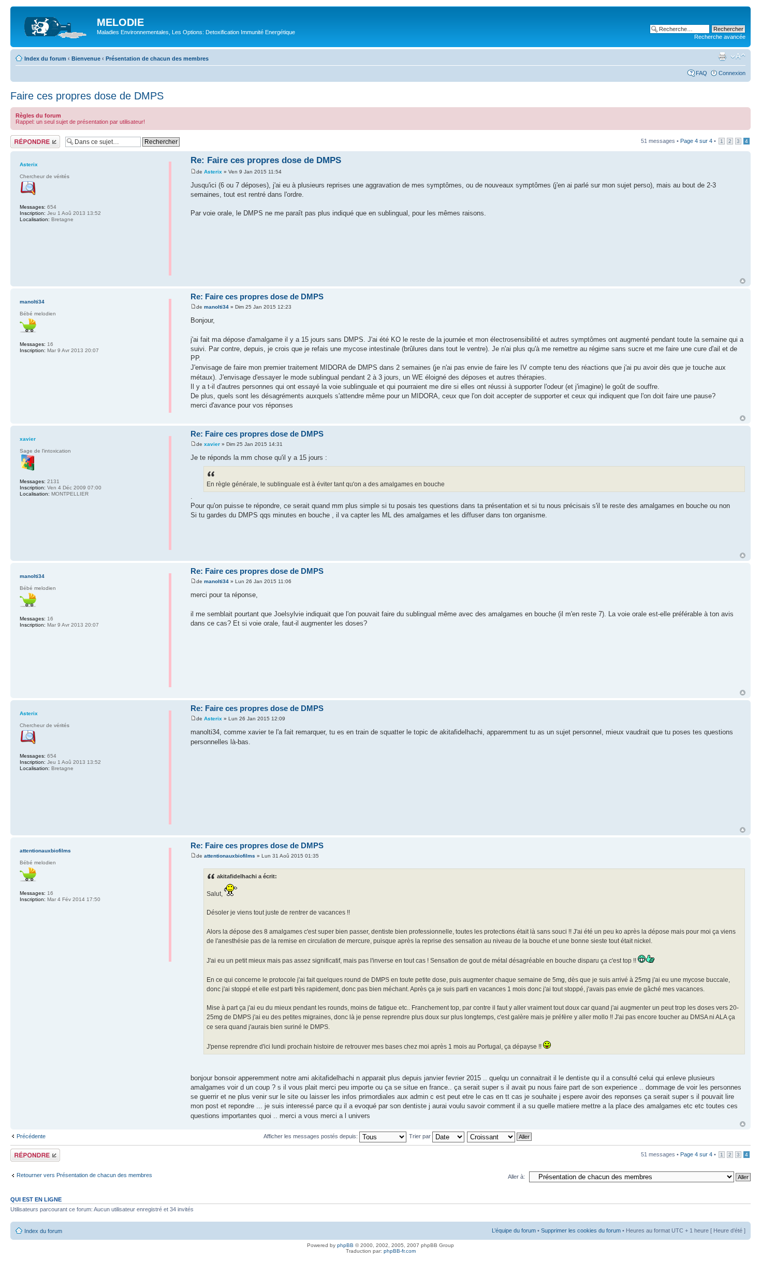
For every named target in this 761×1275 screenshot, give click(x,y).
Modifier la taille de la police (737, 56)
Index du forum (45, 58)
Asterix (213, 172)
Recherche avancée (719, 37)
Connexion (732, 73)
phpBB (345, 1245)
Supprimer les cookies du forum (581, 1230)
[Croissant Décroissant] (500, 1136)
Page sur (696, 141)
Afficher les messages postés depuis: (311, 1136)
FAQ (701, 73)
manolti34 (216, 307)
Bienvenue (85, 58)
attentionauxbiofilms (229, 856)
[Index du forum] (55, 25)
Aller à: (516, 1176)
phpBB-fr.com (400, 1251)
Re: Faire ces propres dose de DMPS (266, 160)
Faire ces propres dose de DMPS (87, 96)
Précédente (31, 1136)
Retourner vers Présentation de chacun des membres (84, 1175)
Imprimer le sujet (722, 56)
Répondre (22, 138)
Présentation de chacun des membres (157, 58)
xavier (212, 444)
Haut (742, 281)
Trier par (420, 1136)
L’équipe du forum (514, 1230)
